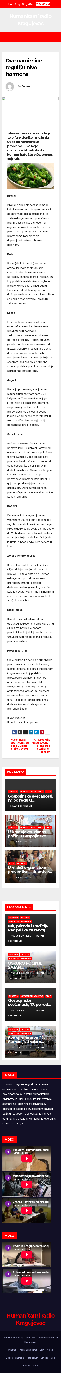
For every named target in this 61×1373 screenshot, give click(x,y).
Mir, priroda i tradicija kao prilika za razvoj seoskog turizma (28, 930)
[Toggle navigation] (33, 37)
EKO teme (25, 918)
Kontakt (27, 1365)
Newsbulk (50, 1337)
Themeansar (30, 1342)
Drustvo (13, 792)
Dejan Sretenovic (21, 806)
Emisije (44, 1357)
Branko (26, 86)
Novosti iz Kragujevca (31, 792)
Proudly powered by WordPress (19, 1337)
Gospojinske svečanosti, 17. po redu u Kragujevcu (30, 800)
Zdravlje (21, 863)
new (35, 1365)
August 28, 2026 (21, 1047)
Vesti (48, 792)
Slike (53, 1357)
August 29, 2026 (21, 936)
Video (50, 1349)
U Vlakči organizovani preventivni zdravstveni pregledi (30, 871)
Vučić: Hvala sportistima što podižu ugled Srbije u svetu (20, 744)
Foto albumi (33, 1357)
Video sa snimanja (15, 1357)
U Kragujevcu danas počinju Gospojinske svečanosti (27, 835)
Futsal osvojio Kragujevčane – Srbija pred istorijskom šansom (40, 745)
